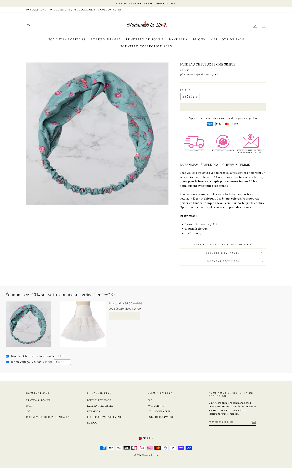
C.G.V (29, 405)
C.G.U (29, 411)
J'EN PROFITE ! (124, 315)
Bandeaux (178, 39)
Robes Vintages (106, 39)
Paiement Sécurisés (223, 261)
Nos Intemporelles (67, 39)
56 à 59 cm (190, 96)
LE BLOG (92, 422)
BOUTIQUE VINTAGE (99, 400)
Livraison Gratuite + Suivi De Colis (223, 244)
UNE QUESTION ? (36, 9)
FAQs (151, 400)
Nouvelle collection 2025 (146, 46)
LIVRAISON (93, 411)
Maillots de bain (227, 39)
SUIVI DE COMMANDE (82, 9)
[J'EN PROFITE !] (253, 422)
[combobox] (62, 362)
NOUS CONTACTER (109, 9)
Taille (185, 90)
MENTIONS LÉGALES (38, 400)
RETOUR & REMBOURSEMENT (104, 416)
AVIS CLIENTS (58, 9)
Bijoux (199, 39)
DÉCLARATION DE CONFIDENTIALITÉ (48, 416)
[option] (146, 3)
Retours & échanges (223, 253)
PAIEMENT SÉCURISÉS (100, 405)
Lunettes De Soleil (145, 39)
